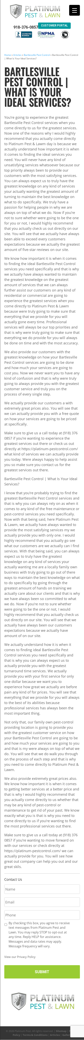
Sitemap (61, 1031)
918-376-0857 (25, 27)
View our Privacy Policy (20, 957)
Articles (17, 55)
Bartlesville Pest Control (37, 55)
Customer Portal (54, 25)
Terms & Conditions (35, 1035)
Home (7, 55)
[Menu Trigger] (74, 10)
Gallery (66, 1035)
